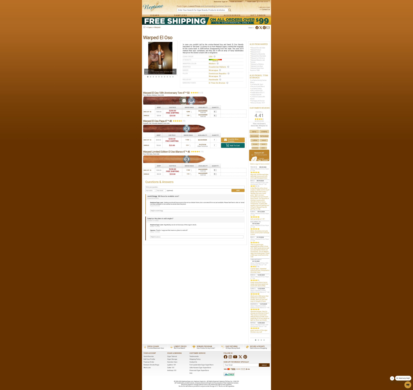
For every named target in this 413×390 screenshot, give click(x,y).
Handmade (213, 80)
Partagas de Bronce (257, 101)
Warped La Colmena (258, 58)
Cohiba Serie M (256, 95)
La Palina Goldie (256, 88)
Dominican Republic (218, 74)
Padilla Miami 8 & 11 (258, 92)
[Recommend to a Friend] (268, 27)
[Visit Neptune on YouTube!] (235, 358)
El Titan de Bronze (217, 83)
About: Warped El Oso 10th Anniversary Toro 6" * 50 (259, 183)
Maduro (212, 64)
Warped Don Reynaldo (258, 56)
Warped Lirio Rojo (257, 66)
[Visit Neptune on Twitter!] (240, 358)
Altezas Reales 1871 (258, 103)
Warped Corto (255, 52)
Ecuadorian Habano (217, 67)
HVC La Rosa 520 (257, 90)
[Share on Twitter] (261, 27)
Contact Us (265, 10)
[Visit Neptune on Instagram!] (230, 358)
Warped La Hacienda (258, 54)
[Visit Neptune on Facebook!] (226, 358)
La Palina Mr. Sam (257, 84)
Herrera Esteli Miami (258, 86)
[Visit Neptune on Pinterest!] (245, 358)
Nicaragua (213, 70)
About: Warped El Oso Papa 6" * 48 (259, 169)
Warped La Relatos (257, 64)
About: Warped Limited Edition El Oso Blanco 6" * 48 (259, 291)
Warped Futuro (256, 50)
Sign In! (225, 2)
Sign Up (264, 365)
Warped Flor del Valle (258, 48)
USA (211, 57)
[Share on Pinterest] (264, 27)
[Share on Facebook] (257, 27)
